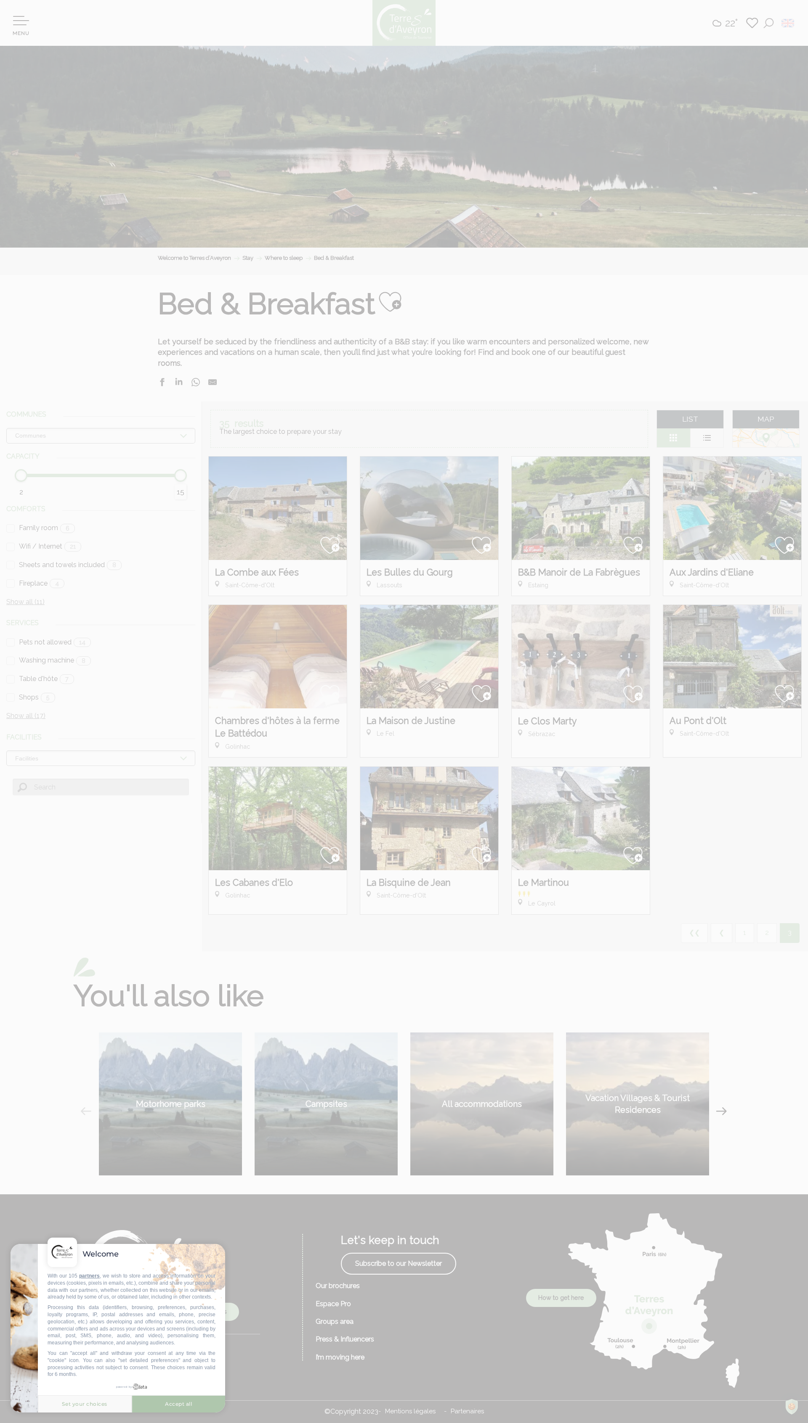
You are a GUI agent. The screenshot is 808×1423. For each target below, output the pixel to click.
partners (89, 1276)
